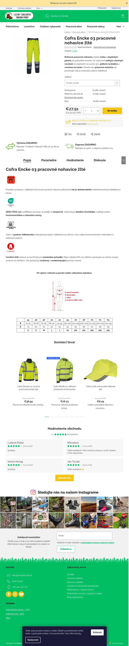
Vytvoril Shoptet (117, 643)
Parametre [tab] (48, 160)
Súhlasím (97, 632)
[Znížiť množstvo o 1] (85, 111)
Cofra (74, 51)
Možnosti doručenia (73, 97)
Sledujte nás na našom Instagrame (68, 492)
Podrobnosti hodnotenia (105, 47)
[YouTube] (21, 594)
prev (8, 386)
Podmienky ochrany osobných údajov (85, 593)
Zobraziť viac (64, 478)
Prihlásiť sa (66, 549)
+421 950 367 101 (20, 587)
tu (80, 633)
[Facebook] (9, 594)
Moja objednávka (75, 597)
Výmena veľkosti (24, 8)
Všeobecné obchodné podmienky (83, 586)
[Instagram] (15, 594)
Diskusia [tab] (100, 160)
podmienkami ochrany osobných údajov (97, 543)
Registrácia (116, 8)
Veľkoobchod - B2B (15, 614)
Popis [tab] (27, 160)
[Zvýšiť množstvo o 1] (98, 111)
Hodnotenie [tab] (75, 160)
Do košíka (112, 111)
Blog (8, 618)
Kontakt (9, 8)
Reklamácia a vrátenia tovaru (80, 590)
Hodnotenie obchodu (64, 428)
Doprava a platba (75, 582)
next (121, 386)
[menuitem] (12, 26)
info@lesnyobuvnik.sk (22, 575)
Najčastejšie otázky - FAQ (17, 610)
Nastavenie (32, 640)
